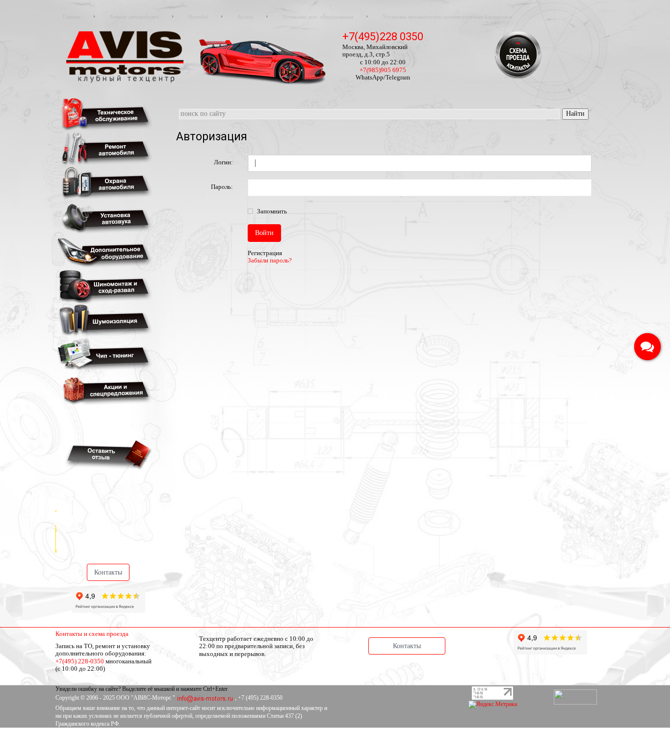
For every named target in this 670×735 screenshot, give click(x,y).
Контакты (108, 572)
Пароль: (222, 186)
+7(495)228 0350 (382, 36)
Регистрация (265, 253)
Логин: (223, 162)
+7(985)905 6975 (383, 70)
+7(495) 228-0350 (79, 661)
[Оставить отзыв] (106, 454)
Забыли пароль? (270, 260)
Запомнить (271, 211)
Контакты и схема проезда (92, 633)
